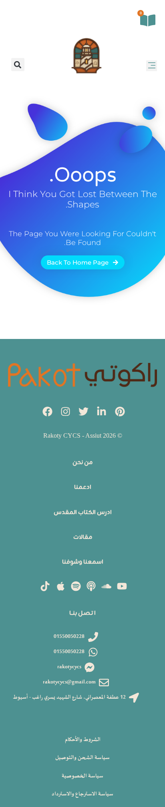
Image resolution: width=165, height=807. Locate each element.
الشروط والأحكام (83, 740)
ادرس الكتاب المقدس (83, 513)
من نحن (82, 463)
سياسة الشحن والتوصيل (82, 758)
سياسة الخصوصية (82, 776)
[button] (151, 65)
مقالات (82, 537)
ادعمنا (82, 487)
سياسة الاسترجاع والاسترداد (82, 794)
